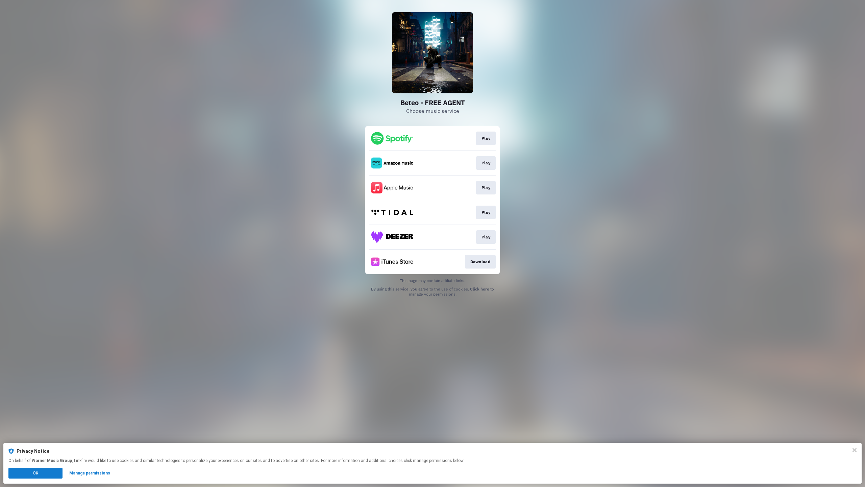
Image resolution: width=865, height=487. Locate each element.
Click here (479, 289)
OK (35, 473)
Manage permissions (89, 473)
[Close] (854, 450)
